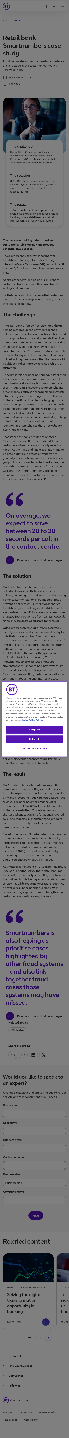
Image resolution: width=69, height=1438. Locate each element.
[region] (34, 719)
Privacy (39, 720)
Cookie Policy (28, 720)
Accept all (34, 729)
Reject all (34, 739)
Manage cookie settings (34, 748)
